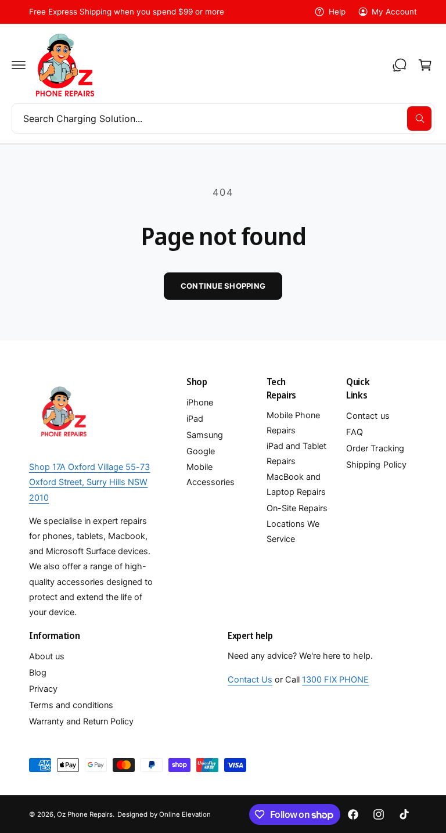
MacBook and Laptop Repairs (296, 484)
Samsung (204, 435)
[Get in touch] (399, 65)
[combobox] (223, 118)
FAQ (354, 432)
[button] (18, 65)
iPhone (199, 402)
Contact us (367, 416)
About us (46, 656)
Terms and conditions (71, 705)
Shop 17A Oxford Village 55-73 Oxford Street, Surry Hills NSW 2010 (89, 482)
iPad (194, 419)
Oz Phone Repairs (85, 814)
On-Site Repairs (297, 508)
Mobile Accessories (210, 474)
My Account (394, 11)
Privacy (43, 689)
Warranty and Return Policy (81, 721)
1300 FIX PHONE (335, 679)
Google (200, 451)
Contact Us (250, 679)
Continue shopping (223, 285)
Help (337, 11)
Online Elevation (185, 814)
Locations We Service (293, 531)
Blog (37, 672)
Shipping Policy (376, 464)
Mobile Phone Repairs (293, 423)
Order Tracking (375, 448)
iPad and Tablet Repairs (296, 453)
